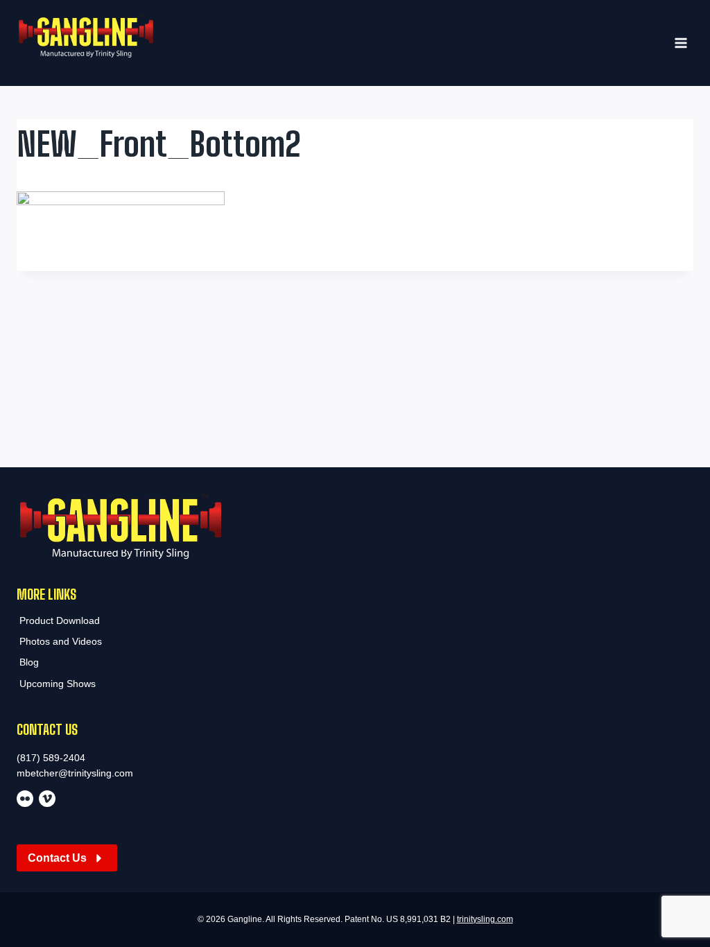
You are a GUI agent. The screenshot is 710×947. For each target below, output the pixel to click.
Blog (29, 662)
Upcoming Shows (57, 683)
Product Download (59, 620)
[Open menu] (680, 43)
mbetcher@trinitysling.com (75, 773)
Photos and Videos (60, 641)
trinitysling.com (485, 919)
